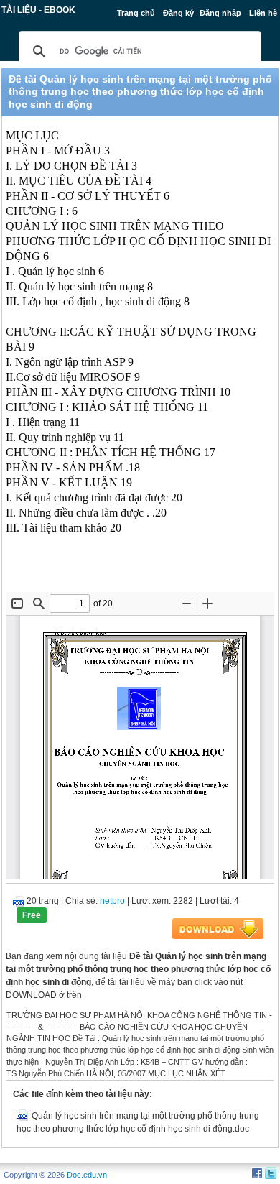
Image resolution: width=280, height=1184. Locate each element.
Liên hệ (263, 13)
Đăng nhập (220, 13)
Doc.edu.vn (87, 1174)
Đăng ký (178, 13)
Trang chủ (136, 13)
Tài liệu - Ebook (38, 10)
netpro (112, 901)
